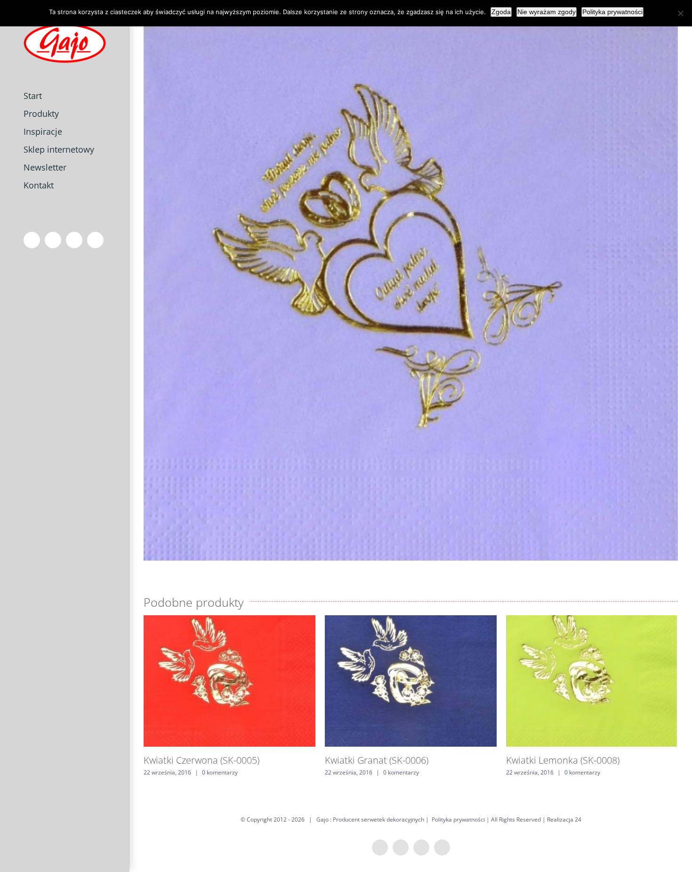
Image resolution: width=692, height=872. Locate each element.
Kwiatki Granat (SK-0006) (376, 760)
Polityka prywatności (458, 819)
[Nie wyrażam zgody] (680, 13)
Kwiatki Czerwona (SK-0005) (201, 760)
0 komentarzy (220, 772)
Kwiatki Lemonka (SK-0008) (563, 760)
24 (578, 819)
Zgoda (501, 12)
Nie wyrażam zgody (546, 12)
